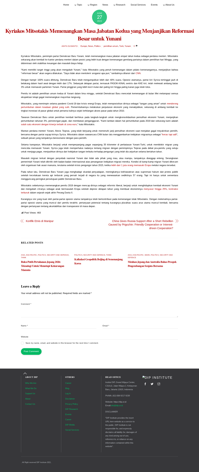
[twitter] (152, 383)
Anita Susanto (70, 46)
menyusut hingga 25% (155, 189)
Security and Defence (58, 255)
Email (106, 326)
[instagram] (159, 383)
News (105, 5)
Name (24, 326)
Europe (84, 46)
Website (24, 337)
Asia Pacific (31, 255)
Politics (97, 46)
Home (66, 5)
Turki (121, 46)
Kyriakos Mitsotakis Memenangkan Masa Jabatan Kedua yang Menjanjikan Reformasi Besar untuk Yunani (99, 34)
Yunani (128, 46)
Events (154, 5)
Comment (26, 304)
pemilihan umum (111, 46)
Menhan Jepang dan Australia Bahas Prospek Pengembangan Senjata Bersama (152, 264)
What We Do (30, 388)
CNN (138, 73)
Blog (67, 388)
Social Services (138, 5)
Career (68, 383)
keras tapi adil (169, 134)
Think (23, 258)
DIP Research (71, 409)
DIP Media (70, 425)
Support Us (30, 393)
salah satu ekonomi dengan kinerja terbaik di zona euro (49, 124)
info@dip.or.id (117, 405)
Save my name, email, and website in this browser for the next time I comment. (62, 343)
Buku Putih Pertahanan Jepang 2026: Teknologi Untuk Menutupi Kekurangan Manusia (42, 266)
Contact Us (30, 404)
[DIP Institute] (158, 377)
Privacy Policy (71, 404)
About (27, 399)
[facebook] (145, 383)
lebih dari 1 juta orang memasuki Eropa (131, 165)
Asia (23, 255)
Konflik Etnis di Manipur (40, 221)
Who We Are (30, 383)
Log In (68, 393)
